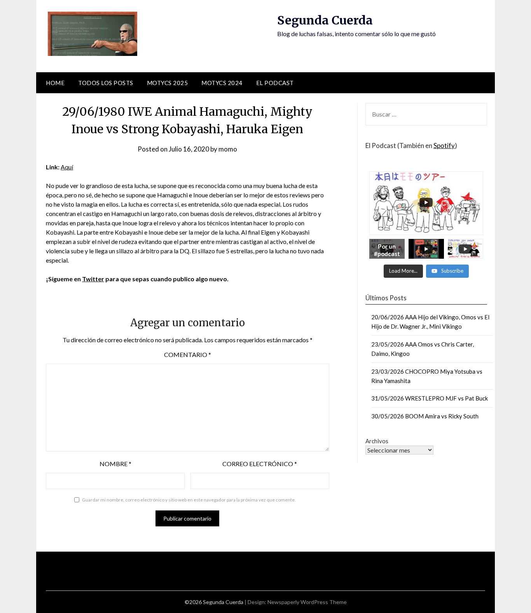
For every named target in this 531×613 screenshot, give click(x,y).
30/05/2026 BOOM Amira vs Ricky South (425, 416)
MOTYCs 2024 (222, 82)
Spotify (444, 145)
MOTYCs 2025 (167, 82)
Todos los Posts (105, 82)
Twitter (93, 278)
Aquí (67, 167)
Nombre (115, 463)
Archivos (376, 440)
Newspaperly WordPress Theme (307, 602)
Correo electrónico (259, 463)
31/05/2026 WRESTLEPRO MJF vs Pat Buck (429, 398)
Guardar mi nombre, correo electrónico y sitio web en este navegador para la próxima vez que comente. (189, 500)
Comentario (187, 354)
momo (227, 149)
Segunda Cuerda (325, 20)
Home (55, 82)
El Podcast (275, 82)
